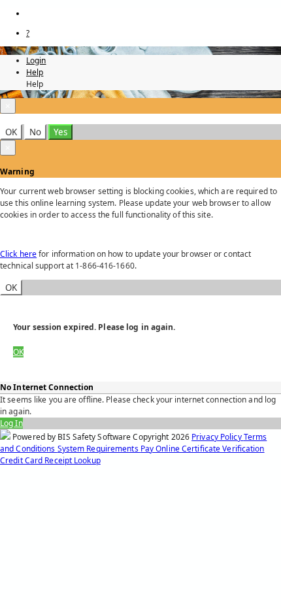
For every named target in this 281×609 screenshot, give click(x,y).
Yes (60, 132)
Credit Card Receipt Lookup (50, 460)
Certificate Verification (223, 448)
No (35, 132)
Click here (18, 253)
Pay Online (161, 448)
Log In (11, 423)
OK (11, 132)
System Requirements (99, 448)
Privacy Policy (217, 436)
